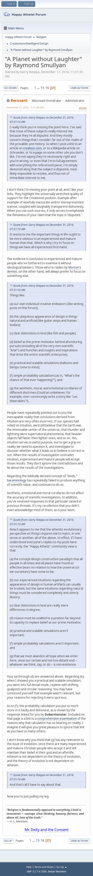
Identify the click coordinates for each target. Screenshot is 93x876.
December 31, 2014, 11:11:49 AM (25, 107)
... (38, 88)
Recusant (19, 100)
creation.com (32, 148)
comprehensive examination (57, 719)
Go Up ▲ (61, 867)
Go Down (10, 88)
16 (47, 88)
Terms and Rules (44, 867)
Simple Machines (57, 871)
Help (29, 867)
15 (42, 88)
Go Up (8, 841)
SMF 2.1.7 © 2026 (36, 871)
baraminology (16, 480)
